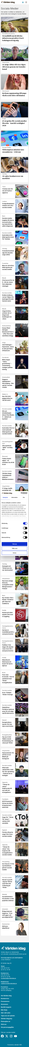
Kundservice (5, 998)
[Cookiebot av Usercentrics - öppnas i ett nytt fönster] (20, 493)
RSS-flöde (4, 1010)
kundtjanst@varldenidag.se (8, 978)
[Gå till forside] (8, 2)
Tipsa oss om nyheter (8, 1015)
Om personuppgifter (7, 1027)
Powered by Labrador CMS (14, 1044)
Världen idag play (6, 1018)
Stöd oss (3, 1024)
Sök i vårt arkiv (5, 1013)
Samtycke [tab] (5, 497)
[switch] (25, 528)
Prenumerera (5, 1001)
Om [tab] (24, 497)
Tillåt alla (14, 544)
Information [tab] (14, 497)
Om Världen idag (6, 995)
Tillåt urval (14, 548)
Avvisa (14, 552)
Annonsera (4, 1004)
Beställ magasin (6, 1007)
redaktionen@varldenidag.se (9, 983)
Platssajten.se (5, 1021)
